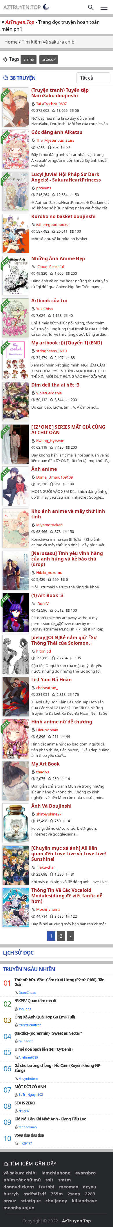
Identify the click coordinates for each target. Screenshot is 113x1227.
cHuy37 (24, 1111)
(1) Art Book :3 (47, 595)
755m (57, 1194)
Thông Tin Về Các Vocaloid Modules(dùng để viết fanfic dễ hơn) (66, 895)
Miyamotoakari (49, 524)
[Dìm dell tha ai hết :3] (15, 401)
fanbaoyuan (28, 1127)
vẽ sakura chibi (20, 1173)
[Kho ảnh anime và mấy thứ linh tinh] (15, 528)
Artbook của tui (49, 300)
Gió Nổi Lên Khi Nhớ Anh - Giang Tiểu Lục (50, 1119)
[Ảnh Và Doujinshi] (15, 822)
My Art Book (45, 764)
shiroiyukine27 (48, 814)
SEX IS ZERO (24, 1103)
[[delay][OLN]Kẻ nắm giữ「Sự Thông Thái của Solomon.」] (15, 654)
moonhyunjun (18, 1207)
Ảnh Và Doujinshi (51, 806)
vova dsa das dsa (29, 1135)
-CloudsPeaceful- (50, 266)
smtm (64, 1180)
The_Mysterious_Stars (55, 140)
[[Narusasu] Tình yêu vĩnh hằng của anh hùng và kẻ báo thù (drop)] (15, 570)
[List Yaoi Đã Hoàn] (15, 696)
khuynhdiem (28, 1078)
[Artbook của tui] (15, 317)
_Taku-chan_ (46, 867)
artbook (48, 59)
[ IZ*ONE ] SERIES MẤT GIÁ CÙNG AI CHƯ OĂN (68, 430)
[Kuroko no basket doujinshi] (15, 233)
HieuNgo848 (47, 729)
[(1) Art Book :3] (15, 612)
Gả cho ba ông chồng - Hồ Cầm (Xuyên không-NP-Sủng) (57, 1068)
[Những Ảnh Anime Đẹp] (15, 275)
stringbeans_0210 (51, 350)
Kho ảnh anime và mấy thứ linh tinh (68, 514)
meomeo (68, 1187)
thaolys (42, 772)
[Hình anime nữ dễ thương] (15, 738)
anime (28, 59)
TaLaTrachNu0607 (51, 103)
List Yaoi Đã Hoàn (51, 679)
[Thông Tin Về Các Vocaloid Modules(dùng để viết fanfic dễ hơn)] (15, 907)
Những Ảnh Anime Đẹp (58, 258)
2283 (90, 1194)
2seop (74, 1194)
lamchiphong (56, 1173)
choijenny (56, 1200)
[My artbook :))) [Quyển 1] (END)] (15, 359)
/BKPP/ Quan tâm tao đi (35, 1000)
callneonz (26, 1041)
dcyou (89, 1187)
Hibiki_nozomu (49, 572)
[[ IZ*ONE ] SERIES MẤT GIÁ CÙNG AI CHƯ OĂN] (15, 444)
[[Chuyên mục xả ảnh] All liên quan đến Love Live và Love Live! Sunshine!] (15, 865)
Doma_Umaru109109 (54, 477)
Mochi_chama (48, 909)
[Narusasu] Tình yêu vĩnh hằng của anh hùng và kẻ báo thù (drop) (67, 558)
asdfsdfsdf (34, 1194)
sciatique (31, 1200)
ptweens (43, 188)
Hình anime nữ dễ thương (61, 721)
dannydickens (18, 1187)
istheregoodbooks (52, 224)
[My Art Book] (15, 780)
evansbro (85, 1173)
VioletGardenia (49, 393)
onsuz (9, 1200)
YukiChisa (44, 308)
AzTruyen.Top (22, 6)
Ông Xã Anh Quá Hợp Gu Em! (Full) (44, 1017)
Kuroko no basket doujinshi (63, 216)
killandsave (84, 1200)
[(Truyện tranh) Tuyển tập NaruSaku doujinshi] (15, 107)
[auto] (46, 7)
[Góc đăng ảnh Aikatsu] (15, 149)
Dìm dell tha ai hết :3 (55, 385)
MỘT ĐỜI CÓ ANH (30, 1086)
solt (49, 1180)
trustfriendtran (30, 1025)
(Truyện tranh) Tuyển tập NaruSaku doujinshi (60, 93)
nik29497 (25, 1143)
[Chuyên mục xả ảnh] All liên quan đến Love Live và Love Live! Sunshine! (68, 853)
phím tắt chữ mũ (22, 1180)
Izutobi (46, 1187)
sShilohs (25, 1009)
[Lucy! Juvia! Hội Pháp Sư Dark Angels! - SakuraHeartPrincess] (15, 191)
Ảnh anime (44, 469)
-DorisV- (43, 603)
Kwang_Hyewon (50, 440)
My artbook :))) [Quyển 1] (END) (66, 342)
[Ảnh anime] (15, 486)
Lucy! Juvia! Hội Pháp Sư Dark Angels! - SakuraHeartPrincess (66, 177)
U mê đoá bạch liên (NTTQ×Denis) (43, 1049)
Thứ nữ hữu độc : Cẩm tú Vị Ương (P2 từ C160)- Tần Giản (59, 982)
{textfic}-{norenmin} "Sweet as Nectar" (48, 1033)
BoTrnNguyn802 (31, 1094)
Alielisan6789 (28, 1057)
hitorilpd (43, 651)
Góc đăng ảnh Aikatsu (57, 132)
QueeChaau (27, 992)
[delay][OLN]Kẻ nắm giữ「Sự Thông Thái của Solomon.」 (64, 640)
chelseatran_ (47, 687)
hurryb (11, 1194)
